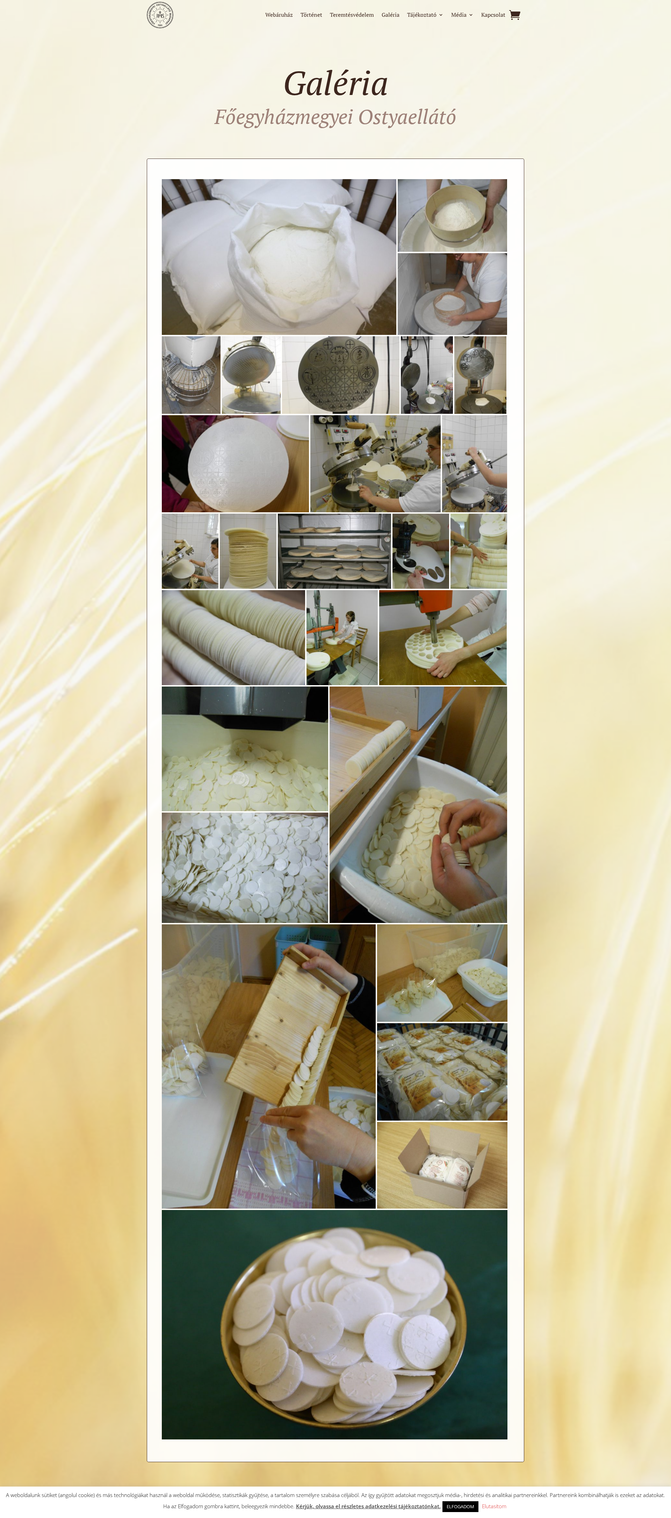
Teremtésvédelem (352, 15)
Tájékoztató (421, 15)
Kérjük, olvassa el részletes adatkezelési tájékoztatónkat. (368, 1506)
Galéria (390, 15)
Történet (311, 15)
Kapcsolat (493, 15)
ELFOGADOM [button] (460, 1506)
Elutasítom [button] (494, 1506)
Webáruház (279, 15)
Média (459, 15)
